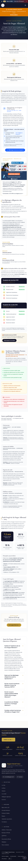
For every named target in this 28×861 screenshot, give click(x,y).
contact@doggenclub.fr (9, 776)
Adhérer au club (7, 739)
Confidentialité (13, 856)
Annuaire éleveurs (6, 810)
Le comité (4, 793)
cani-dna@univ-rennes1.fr (19, 133)
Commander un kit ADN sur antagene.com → (13, 193)
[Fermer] (26, 1)
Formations (4, 822)
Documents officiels (6, 839)
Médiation (4, 842)
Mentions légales (5, 856)
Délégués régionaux (6, 796)
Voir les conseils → (14, 14)
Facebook (20, 776)
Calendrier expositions (7, 819)
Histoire (3, 791)
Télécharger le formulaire (9, 340)
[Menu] (25, 5)
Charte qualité (20, 856)
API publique (4, 858)
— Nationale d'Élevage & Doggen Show (16, 1)
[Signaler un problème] (25, 858)
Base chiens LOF (5, 807)
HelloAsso (4, 835)
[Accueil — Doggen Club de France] (2, 5)
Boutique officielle (6, 832)
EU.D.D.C (4, 799)
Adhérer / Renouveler (7, 829)
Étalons (3, 816)
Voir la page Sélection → (14, 625)
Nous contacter (5, 844)
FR (9, 858)
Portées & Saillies (6, 813)
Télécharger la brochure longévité (16, 150)
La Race (3, 788)
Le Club (3, 785)
